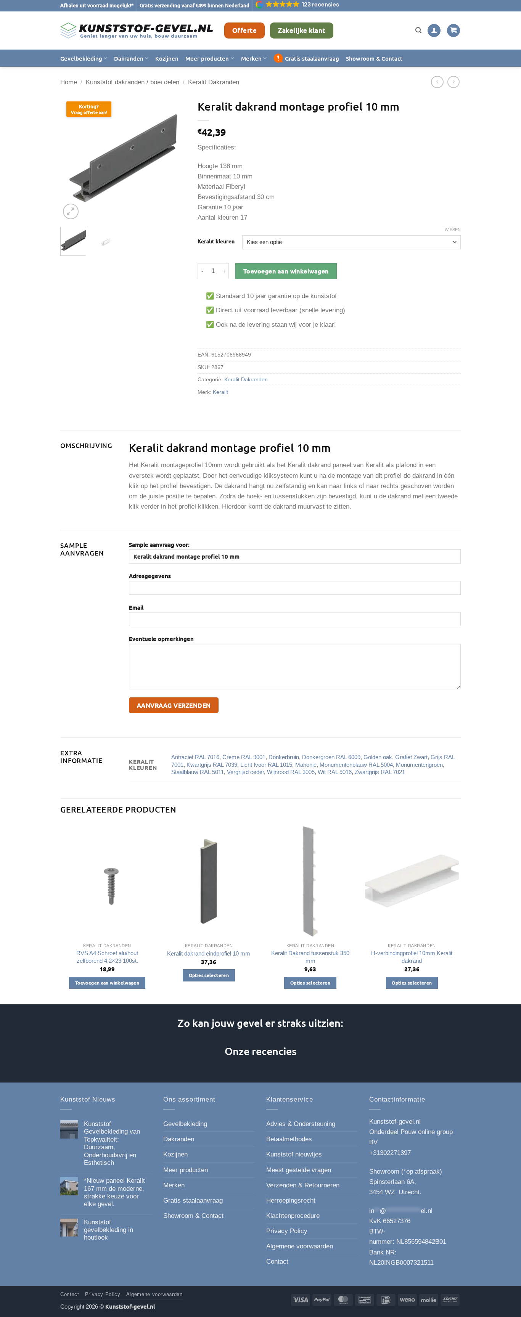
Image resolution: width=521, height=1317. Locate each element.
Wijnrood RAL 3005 (291, 772)
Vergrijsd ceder (245, 772)
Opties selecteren (209, 975)
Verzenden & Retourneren (302, 1185)
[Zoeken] (418, 30)
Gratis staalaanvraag (312, 58)
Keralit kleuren (216, 241)
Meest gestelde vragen (298, 1170)
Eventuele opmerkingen (161, 638)
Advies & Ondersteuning (300, 1123)
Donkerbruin (284, 757)
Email (136, 607)
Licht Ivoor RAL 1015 (266, 764)
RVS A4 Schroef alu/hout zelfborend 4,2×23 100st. (107, 957)
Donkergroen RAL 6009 (331, 757)
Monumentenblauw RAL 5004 (356, 764)
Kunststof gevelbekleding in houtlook (108, 1230)
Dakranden (128, 58)
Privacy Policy (286, 1231)
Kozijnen (166, 58)
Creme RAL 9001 (243, 757)
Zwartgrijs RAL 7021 (380, 772)
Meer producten (207, 58)
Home (68, 82)
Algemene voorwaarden (299, 1246)
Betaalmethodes (289, 1139)
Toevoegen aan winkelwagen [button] (107, 983)
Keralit (220, 392)
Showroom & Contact (374, 58)
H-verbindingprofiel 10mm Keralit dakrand (411, 957)
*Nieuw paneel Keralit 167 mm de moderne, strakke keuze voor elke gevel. (114, 1192)
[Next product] (437, 82)
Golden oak (377, 757)
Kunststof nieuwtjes (294, 1154)
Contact (277, 1261)
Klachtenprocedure (293, 1215)
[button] (298, 4)
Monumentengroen (419, 764)
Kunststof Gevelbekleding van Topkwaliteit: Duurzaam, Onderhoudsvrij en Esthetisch (112, 1143)
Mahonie (306, 764)
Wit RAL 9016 (335, 772)
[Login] (434, 30)
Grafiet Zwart (411, 757)
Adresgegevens (150, 576)
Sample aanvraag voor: (159, 544)
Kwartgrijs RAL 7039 (212, 764)
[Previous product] (453, 82)
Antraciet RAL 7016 (195, 757)
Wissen (453, 229)
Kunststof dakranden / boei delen (132, 82)
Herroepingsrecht (290, 1200)
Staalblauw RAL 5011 (197, 772)
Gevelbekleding (81, 58)
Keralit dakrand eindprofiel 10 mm (208, 953)
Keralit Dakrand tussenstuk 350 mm (310, 957)
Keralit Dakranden (213, 82)
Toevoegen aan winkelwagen (286, 271)
